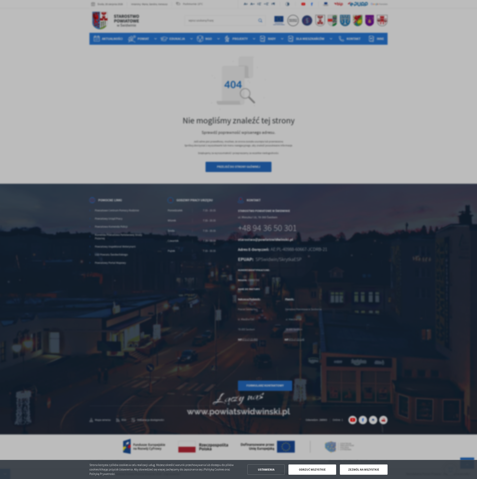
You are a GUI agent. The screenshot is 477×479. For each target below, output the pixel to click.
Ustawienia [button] (266, 470)
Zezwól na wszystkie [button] (363, 470)
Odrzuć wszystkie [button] (312, 470)
